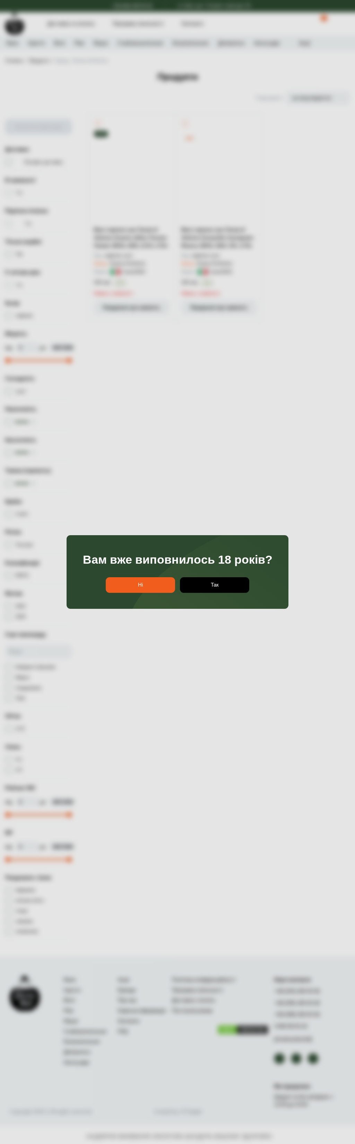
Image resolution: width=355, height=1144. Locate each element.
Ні (140, 585)
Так (215, 585)
